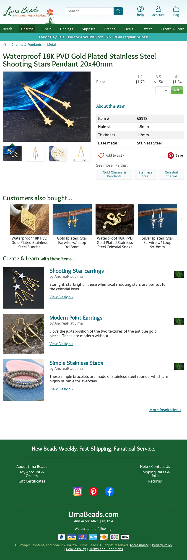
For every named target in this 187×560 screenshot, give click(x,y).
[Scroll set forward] (181, 219)
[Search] (118, 11)
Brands (109, 28)
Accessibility (139, 545)
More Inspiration (165, 409)
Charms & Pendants (26, 44)
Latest (147, 28)
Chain (46, 28)
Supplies (89, 28)
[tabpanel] (47, 107)
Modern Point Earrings (75, 317)
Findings (66, 28)
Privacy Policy (162, 545)
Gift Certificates (31, 481)
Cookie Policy (76, 549)
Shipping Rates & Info (155, 473)
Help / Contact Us (155, 466)
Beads (8, 28)
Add (177, 90)
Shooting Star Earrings (76, 270)
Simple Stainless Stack (76, 362)
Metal (51, 44)
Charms (27, 28)
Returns (155, 481)
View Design (61, 296)
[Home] (4, 44)
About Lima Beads (31, 466)
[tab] (12, 153)
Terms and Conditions (106, 549)
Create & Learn (172, 28)
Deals (128, 28)
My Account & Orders (32, 473)
